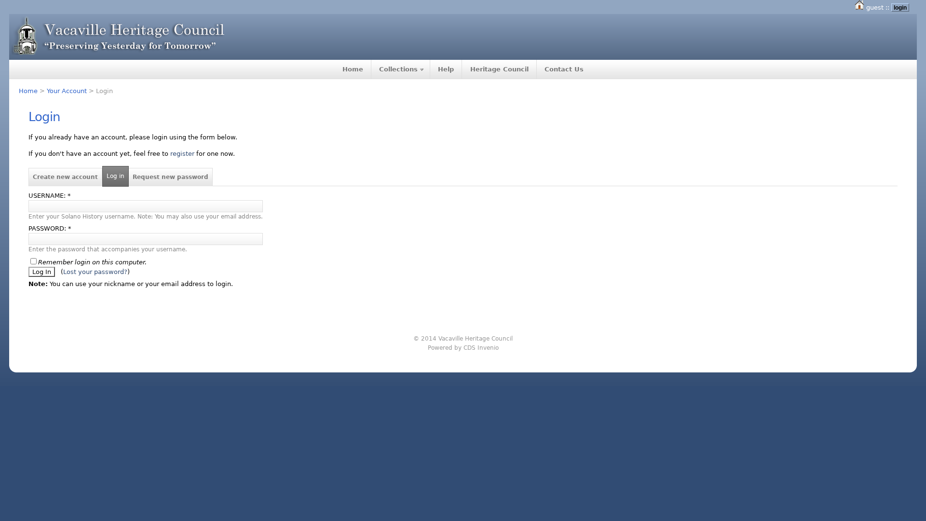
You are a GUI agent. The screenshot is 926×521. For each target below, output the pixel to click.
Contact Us (564, 69)
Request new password (170, 177)
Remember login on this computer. (92, 262)
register (182, 153)
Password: (49, 228)
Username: (49, 195)
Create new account (65, 177)
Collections (398, 69)
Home (352, 69)
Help (446, 69)
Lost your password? (95, 271)
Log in (115, 176)
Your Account (67, 91)
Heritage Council (499, 69)
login (900, 7)
